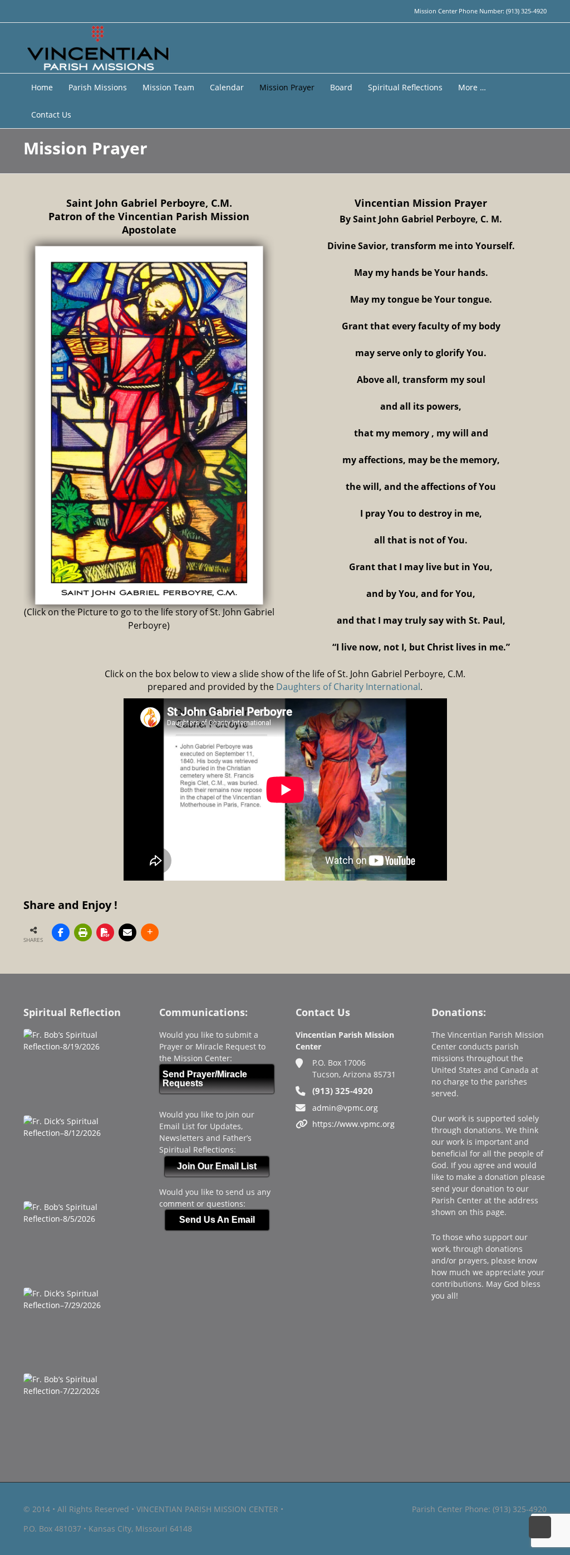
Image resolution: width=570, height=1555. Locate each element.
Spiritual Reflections (405, 87)
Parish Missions (97, 87)
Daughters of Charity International (348, 687)
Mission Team (168, 87)
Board (341, 87)
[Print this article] (83, 932)
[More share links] (150, 932)
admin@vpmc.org (345, 1107)
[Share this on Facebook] (61, 932)
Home (42, 87)
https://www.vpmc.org (353, 1124)
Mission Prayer (287, 87)
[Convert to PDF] (105, 932)
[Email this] (127, 932)
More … (472, 87)
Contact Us (51, 114)
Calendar (227, 87)
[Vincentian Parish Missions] (97, 47)
